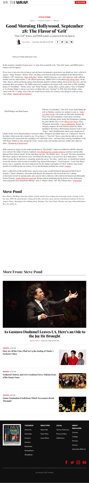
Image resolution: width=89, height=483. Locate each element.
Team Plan (44, 434)
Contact (28, 438)
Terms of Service (62, 430)
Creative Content (44, 21)
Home (32, 21)
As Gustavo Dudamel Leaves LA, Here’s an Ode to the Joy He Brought (44, 334)
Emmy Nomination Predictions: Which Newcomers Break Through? (28, 399)
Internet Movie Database (22, 94)
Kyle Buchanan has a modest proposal (51, 151)
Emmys (75, 441)
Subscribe (80, 2)
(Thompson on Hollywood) (18, 143)
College (75, 437)
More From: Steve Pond (22, 271)
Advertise (28, 434)
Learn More (44, 438)
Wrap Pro (45, 425)
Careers (27, 442)
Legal (59, 425)
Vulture (67, 166)
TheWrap (29, 425)
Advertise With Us (79, 449)
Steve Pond (26, 42)
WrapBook (29, 455)
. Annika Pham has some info (25, 178)
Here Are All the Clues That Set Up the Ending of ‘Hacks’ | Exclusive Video (28, 352)
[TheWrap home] (19, 2)
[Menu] (5, 2)
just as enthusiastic (68, 124)
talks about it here (72, 79)
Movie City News (71, 121)
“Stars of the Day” (30, 77)
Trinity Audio (24, 57)
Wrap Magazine (77, 426)
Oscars (75, 445)
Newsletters (29, 450)
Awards (6, 348)
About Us (28, 430)
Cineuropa (77, 180)
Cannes (75, 432)
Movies (56, 21)
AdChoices (60, 438)
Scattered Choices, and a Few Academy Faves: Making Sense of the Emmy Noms (29, 376)
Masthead (28, 446)
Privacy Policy (61, 434)
